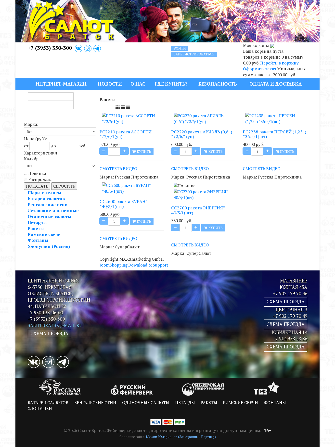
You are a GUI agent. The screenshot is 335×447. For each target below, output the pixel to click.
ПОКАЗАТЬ (37, 186)
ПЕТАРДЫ (185, 402)
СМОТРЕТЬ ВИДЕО (118, 168)
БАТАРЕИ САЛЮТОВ (48, 402)
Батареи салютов (46, 198)
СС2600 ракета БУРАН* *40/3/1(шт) (123, 203)
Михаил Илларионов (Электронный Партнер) (181, 436)
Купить (143, 151)
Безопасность (217, 84)
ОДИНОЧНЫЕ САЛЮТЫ (145, 402)
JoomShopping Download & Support (134, 265)
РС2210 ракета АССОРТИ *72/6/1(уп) (126, 134)
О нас (137, 84)
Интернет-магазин (61, 84)
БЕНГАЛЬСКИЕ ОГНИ (95, 402)
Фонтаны (38, 240)
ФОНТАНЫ (275, 402)
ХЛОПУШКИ (40, 408)
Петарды (37, 222)
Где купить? (171, 84)
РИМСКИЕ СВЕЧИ (240, 402)
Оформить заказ (259, 69)
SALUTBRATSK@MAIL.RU (55, 325)
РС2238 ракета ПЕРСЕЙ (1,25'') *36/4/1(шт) (274, 134)
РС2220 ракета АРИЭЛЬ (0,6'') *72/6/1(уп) (201, 134)
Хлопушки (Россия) (49, 246)
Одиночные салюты (49, 216)
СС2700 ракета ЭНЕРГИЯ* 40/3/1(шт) (198, 210)
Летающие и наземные (53, 210)
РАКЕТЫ (209, 402)
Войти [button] (180, 48)
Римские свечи (44, 234)
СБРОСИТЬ (64, 186)
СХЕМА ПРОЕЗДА (49, 333)
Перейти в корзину (279, 63)
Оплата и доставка (275, 84)
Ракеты (36, 228)
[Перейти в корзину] (272, 45)
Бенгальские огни (48, 204)
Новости (110, 84)
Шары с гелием (44, 192)
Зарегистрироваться (194, 54)
